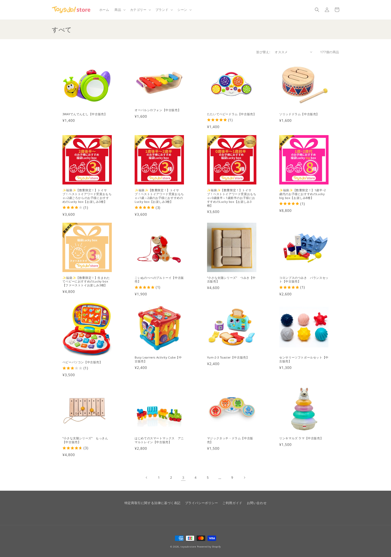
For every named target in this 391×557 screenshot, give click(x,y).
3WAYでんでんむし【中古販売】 (84, 114)
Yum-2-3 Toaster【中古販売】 (228, 357)
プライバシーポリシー (201, 503)
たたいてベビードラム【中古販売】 (231, 114)
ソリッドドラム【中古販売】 (299, 114)
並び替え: (263, 52)
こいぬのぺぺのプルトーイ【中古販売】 (159, 280)
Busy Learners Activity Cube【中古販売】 (158, 359)
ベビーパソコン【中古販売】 (82, 362)
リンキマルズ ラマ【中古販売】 (301, 438)
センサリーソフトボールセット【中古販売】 (304, 359)
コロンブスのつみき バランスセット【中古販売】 (304, 280)
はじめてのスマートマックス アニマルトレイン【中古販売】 (159, 440)
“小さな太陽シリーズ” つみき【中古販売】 (231, 280)
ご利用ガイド (232, 503)
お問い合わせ (257, 503)
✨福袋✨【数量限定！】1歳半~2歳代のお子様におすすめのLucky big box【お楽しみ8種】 (302, 194)
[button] (119, 9)
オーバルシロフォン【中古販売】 (158, 110)
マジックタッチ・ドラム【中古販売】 (230, 440)
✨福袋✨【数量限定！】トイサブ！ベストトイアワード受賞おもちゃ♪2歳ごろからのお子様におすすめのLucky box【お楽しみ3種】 (87, 196)
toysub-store (188, 546)
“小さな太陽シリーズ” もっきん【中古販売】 (85, 440)
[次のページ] (244, 478)
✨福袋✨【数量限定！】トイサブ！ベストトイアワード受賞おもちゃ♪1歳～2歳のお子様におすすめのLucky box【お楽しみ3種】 (159, 196)
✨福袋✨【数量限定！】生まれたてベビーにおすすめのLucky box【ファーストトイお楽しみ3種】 (86, 281)
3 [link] (183, 477)
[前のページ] (147, 478)
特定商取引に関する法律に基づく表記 (152, 503)
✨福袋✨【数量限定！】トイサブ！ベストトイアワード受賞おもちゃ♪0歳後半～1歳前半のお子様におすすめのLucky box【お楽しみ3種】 (231, 197)
